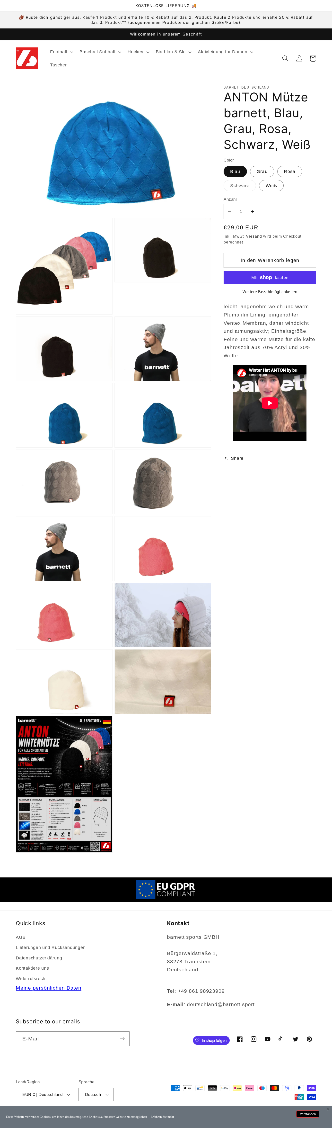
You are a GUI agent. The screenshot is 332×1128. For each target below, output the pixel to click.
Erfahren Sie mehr (162, 1117)
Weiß (271, 185)
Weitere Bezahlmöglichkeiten (270, 292)
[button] (61, 52)
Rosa (289, 171)
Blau (235, 171)
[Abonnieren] (122, 1038)
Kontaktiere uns (32, 968)
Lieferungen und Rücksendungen (51, 947)
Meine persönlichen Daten (48, 988)
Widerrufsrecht (31, 978)
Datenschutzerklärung (39, 958)
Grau (262, 171)
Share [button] (237, 458)
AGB (21, 937)
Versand (254, 236)
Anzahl (230, 199)
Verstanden (308, 1114)
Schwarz (243, 187)
